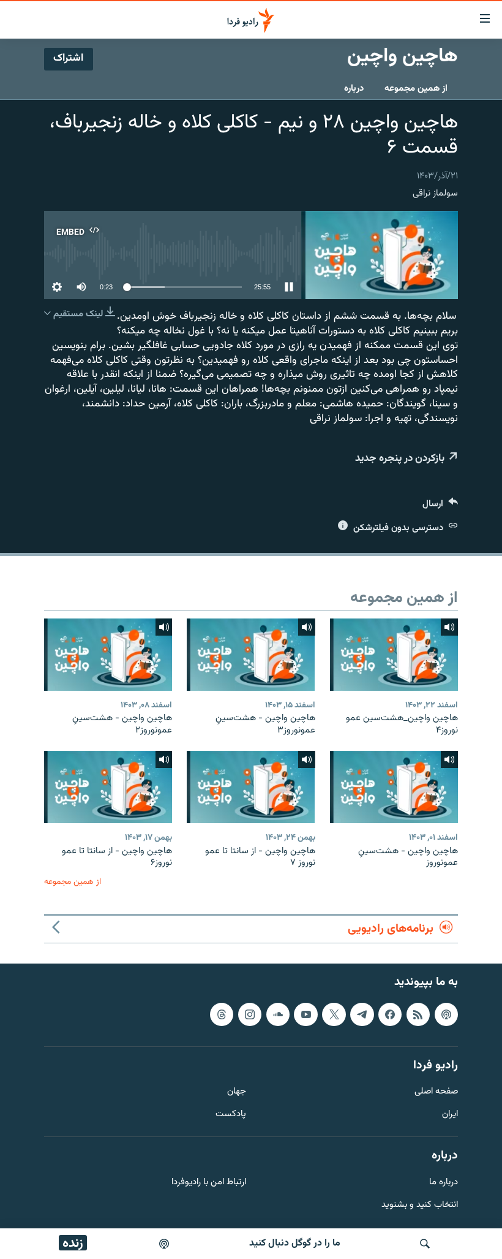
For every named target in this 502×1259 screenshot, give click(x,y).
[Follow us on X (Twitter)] (333, 1013)
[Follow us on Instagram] (249, 1013)
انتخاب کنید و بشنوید (419, 1204)
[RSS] (418, 1013)
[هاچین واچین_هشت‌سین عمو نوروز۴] (394, 654)
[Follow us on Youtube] (305, 1013)
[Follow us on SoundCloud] (278, 1013)
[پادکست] (164, 1243)
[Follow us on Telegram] (361, 1013)
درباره (354, 89)
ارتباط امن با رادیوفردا (208, 1182)
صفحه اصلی (436, 1092)
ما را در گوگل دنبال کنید (294, 1243)
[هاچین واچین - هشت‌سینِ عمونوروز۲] (108, 654)
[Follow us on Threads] (221, 1013)
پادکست (230, 1114)
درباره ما (443, 1182)
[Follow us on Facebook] (390, 1013)
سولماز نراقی (435, 193)
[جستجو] (424, 1243)
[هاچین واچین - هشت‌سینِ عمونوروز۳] (251, 654)
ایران (450, 1114)
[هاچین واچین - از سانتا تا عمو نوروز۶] (108, 787)
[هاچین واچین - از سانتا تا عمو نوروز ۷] (251, 787)
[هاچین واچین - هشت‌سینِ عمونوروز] (394, 787)
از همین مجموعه (416, 89)
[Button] (440, 507)
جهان (236, 1092)
